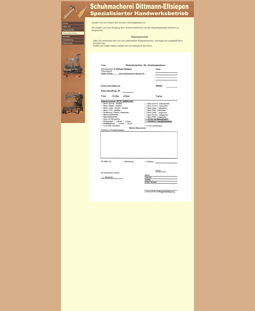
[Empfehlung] (73, 39)
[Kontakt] (73, 36)
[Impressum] (73, 43)
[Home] (73, 23)
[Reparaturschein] (73, 33)
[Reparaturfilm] (73, 29)
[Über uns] (73, 26)
